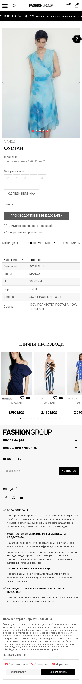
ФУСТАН (16, 402)
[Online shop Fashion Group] (41, 5)
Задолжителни (18, 664)
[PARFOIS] (40, 398)
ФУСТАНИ (10, 157)
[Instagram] (13, 497)
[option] (41, 16)
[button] (14, 6)
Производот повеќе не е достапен (36, 215)
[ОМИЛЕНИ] (70, 7)
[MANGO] (7, 398)
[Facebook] (6, 497)
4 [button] (44, 131)
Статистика (41, 664)
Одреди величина (21, 193)
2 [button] (37, 131)
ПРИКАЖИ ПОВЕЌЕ (15, 655)
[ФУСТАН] (16, 373)
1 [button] (33, 131)
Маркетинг (62, 664)
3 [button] (40, 131)
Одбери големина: (14, 171)
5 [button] (47, 131)
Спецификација (41, 243)
